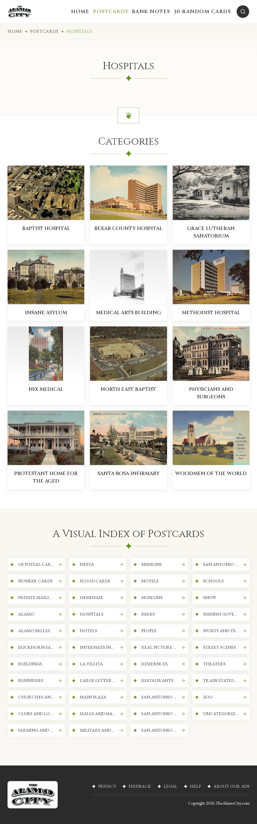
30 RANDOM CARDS (202, 11)
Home (15, 31)
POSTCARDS (110, 11)
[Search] (243, 11)
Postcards (44, 31)
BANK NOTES (151, 11)
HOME (80, 11)
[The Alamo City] (20, 12)
